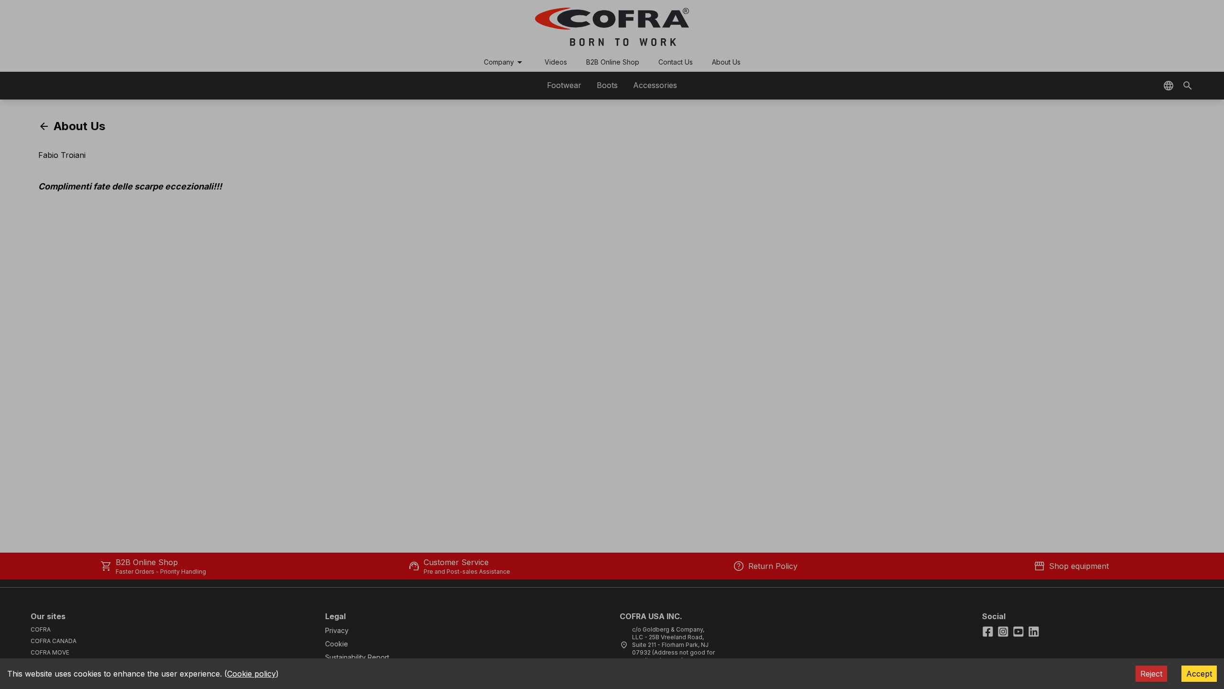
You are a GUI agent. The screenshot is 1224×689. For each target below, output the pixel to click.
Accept (1199, 673)
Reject (1151, 673)
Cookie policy (251, 673)
